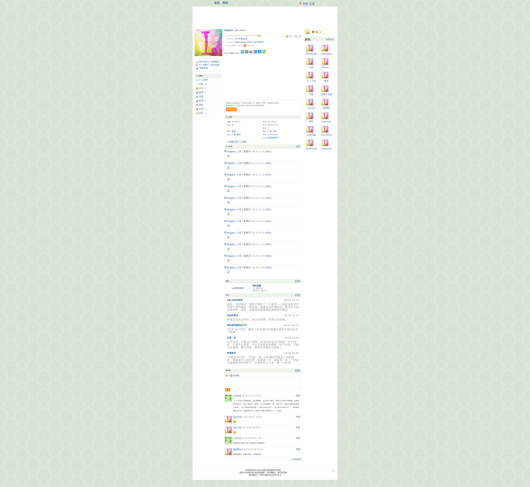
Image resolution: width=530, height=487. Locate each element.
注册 (312, 3)
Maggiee (228, 30)
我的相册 (256, 285)
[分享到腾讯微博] (255, 51)
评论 (268, 151)
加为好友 (203, 61)
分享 (201, 109)
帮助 (225, 2)
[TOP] (333, 472)
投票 (201, 100)
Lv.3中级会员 (241, 39)
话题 (201, 96)
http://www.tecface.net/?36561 (249, 42)
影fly (311, 121)
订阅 (290, 36)
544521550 (311, 54)
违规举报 (203, 68)
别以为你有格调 (235, 300)
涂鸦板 (236, 375)
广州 (274, 131)
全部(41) (330, 39)
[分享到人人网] (259, 51)
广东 (269, 131)
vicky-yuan (326, 148)
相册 (201, 92)
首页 (217, 2)
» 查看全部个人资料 (237, 142)
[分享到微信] (264, 51)
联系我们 (253, 475)
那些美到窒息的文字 (237, 325)
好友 (201, 113)
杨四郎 (326, 108)
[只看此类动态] (225, 151)
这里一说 (231, 337)
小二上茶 (311, 81)
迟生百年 (237, 417)
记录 (201, 84)
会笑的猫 (311, 135)
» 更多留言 (296, 459)
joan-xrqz (326, 121)
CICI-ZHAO (326, 135)
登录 (305, 3)
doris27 (311, 108)
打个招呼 (203, 65)
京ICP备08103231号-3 (270, 475)
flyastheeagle (312, 148)
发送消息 (215, 65)
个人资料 (203, 80)
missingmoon (327, 54)
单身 (233, 131)
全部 (298, 146)
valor (311, 67)
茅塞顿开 (231, 353)
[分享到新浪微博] (251, 51)
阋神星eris (238, 449)
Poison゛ (326, 67)
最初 (326, 81)
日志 (201, 88)
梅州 (238, 134)
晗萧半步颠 (326, 94)
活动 (201, 105)
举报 (298, 395)
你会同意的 (232, 315)
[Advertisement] (245, 17)
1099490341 (272, 138)
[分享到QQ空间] (247, 51)
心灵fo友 (237, 396)
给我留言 (215, 61)
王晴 (311, 94)
